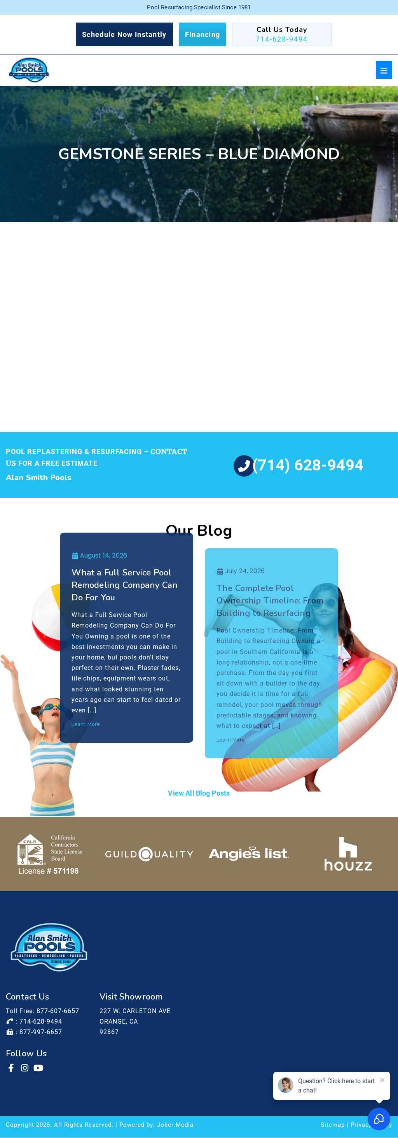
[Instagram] (25, 1068)
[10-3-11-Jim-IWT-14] (344, 272)
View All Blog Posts (199, 793)
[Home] (29, 70)
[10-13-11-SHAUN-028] (151, 346)
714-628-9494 (282, 39)
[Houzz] (348, 854)
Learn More (86, 724)
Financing (202, 34)
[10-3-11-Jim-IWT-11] (54, 272)
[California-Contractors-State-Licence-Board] (49, 854)
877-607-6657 (58, 1011)
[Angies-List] (249, 854)
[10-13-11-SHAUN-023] (54, 346)
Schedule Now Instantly (124, 34)
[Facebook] (11, 1068)
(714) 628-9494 (307, 465)
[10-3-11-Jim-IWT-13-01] (247, 272)
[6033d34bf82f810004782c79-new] (149, 854)
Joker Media (175, 1124)
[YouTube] (39, 1068)
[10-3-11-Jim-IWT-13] (151, 272)
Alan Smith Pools (39, 477)
